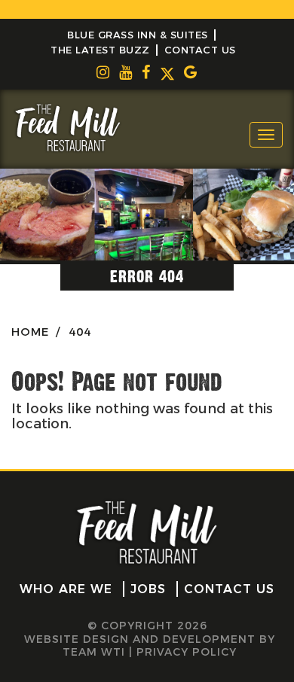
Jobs (148, 589)
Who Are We (66, 589)
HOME (30, 331)
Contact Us (200, 50)
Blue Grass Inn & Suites (137, 35)
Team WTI (94, 652)
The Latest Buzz (100, 50)
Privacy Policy (186, 652)
